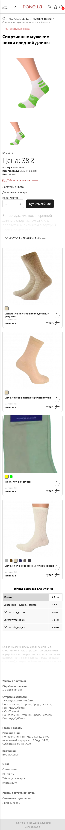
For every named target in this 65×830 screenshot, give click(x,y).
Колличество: (10, 197)
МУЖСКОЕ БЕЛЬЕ (19, 18)
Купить (50, 322)
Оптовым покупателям (16, 798)
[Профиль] (56, 7)
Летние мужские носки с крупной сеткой (28, 397)
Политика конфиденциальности (33, 822)
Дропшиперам (11, 803)
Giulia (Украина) (28, 170)
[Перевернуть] (57, 315)
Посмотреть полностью (22, 238)
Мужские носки (42, 18)
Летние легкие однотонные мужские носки (29, 565)
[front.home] (3, 18)
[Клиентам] (14, 6)
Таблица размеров (19, 180)
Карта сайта (9, 783)
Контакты (8, 773)
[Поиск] (49, 6)
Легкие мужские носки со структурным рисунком (27, 315)
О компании (9, 769)
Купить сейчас (40, 204)
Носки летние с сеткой (18, 481)
